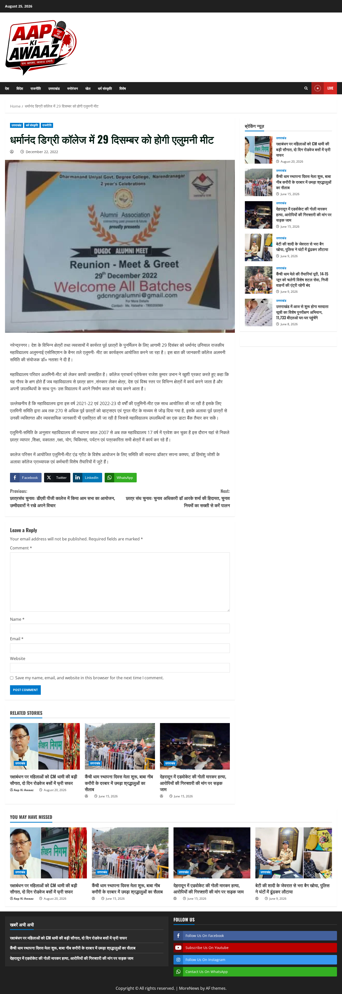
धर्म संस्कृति (105, 88)
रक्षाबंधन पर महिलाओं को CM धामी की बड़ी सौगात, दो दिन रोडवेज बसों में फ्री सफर (43, 779)
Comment (21, 548)
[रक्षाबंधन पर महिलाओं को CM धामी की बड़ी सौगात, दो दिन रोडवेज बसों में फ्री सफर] (45, 746)
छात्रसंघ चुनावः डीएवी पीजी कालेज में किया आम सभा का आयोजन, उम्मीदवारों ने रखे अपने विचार (62, 498)
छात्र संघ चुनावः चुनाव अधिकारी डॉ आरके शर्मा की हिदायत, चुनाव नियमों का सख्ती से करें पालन (178, 498)
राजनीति (36, 88)
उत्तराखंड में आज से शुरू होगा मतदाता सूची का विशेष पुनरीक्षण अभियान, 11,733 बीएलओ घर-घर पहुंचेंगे (258, 312)
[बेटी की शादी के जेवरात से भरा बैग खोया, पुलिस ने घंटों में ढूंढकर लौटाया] (293, 852)
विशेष (122, 88)
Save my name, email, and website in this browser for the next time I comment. (89, 678)
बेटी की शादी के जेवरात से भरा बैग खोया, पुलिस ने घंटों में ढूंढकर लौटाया (258, 247)
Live (330, 88)
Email (17, 638)
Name (17, 619)
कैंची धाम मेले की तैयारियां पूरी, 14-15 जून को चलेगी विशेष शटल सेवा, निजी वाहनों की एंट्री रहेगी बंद (258, 280)
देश (7, 88)
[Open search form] (306, 88)
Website (17, 658)
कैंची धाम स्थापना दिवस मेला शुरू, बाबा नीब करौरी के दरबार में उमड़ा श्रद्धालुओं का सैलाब (119, 782)
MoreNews (189, 988)
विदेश (20, 88)
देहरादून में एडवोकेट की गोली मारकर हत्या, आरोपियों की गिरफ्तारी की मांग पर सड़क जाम (193, 782)
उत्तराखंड (54, 88)
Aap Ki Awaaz (24, 790)
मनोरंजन (72, 88)
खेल (87, 88)
